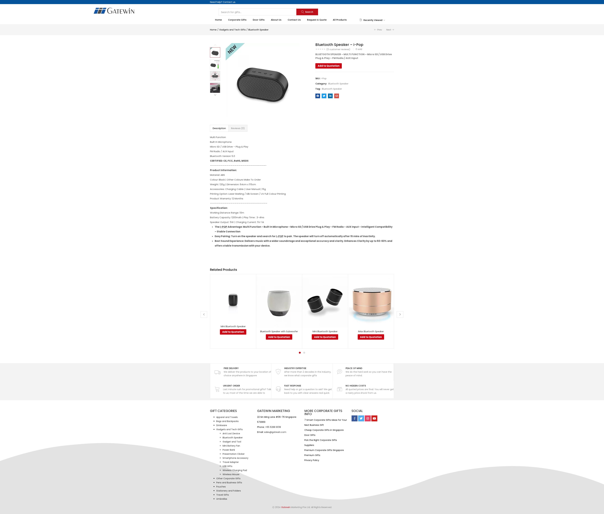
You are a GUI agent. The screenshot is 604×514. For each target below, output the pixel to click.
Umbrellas (221, 498)
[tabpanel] (233, 311)
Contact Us (294, 19)
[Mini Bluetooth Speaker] (233, 299)
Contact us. (229, 2)
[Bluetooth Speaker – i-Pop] (317, 96)
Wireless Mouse (231, 474)
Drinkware (221, 425)
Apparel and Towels (227, 417)
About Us (276, 19)
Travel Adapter (231, 462)
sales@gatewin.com (275, 432)
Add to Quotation (328, 65)
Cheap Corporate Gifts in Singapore (324, 430)
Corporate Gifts (237, 19)
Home (218, 19)
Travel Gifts (222, 494)
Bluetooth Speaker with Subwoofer (279, 331)
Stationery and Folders (228, 490)
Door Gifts (259, 19)
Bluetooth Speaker (258, 29)
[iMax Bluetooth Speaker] (371, 301)
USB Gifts (227, 466)
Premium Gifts (312, 455)
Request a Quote (317, 19)
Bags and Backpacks (227, 421)
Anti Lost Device (231, 433)
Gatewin (285, 507)
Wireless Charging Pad (235, 470)
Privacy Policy (311, 460)
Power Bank (229, 449)
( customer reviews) (338, 49)
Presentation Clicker (234, 454)
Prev (379, 29)
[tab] (219, 128)
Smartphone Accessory (235, 458)
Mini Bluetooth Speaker (233, 326)
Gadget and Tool (232, 441)
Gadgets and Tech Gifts (232, 29)
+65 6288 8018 (273, 427)
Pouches (221, 486)
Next (388, 29)
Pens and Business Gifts (229, 482)
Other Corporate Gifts (228, 478)
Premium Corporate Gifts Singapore (324, 450)
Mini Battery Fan (231, 445)
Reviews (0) (238, 128)
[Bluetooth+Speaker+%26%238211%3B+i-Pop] (324, 96)
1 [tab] (300, 353)
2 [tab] (304, 353)
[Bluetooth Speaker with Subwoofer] (279, 301)
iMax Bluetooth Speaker (371, 331)
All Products (340, 19)
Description (219, 128)
